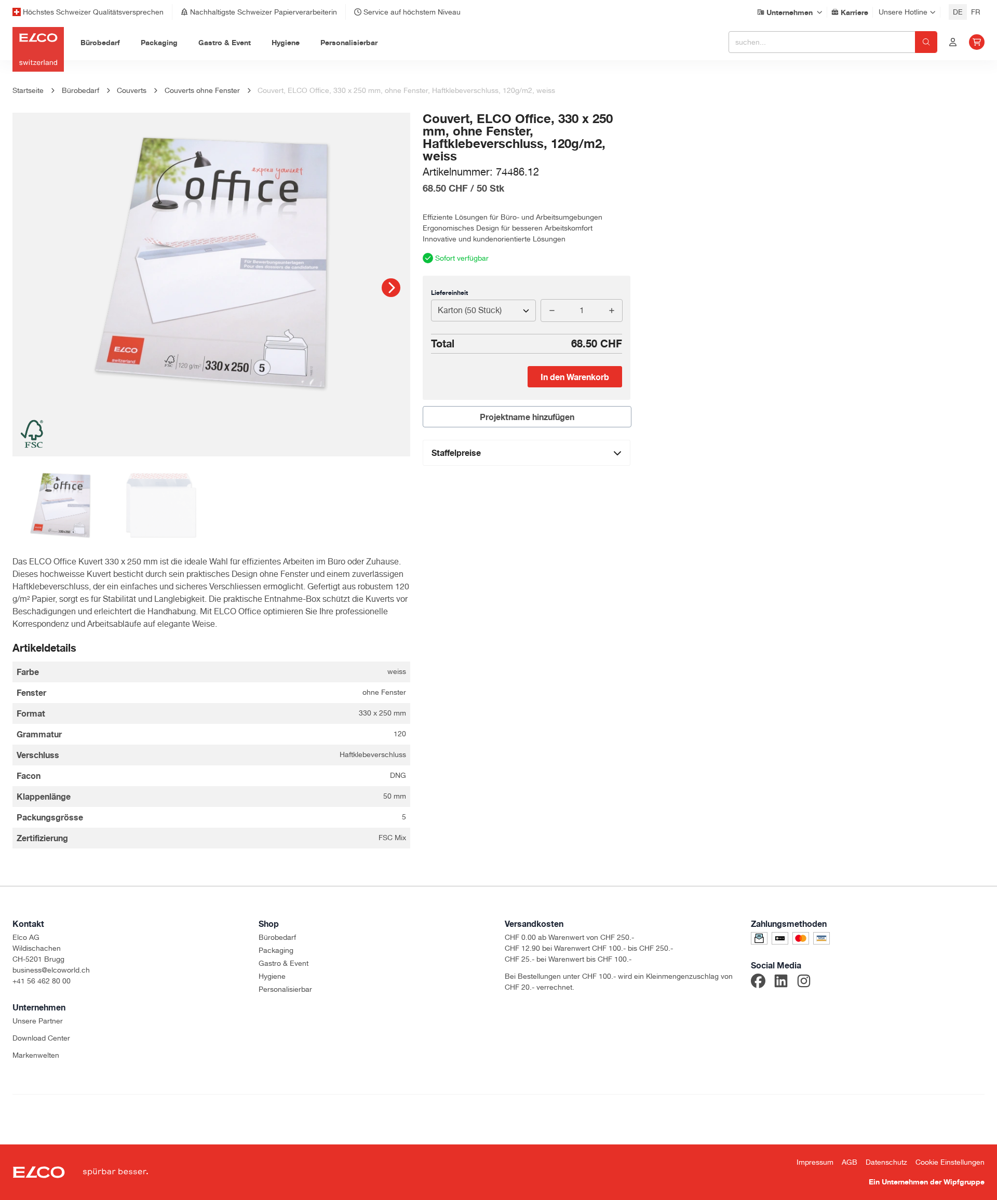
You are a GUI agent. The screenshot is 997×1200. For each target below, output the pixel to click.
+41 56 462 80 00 (41, 981)
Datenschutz (886, 1162)
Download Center (41, 1038)
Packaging (276, 950)
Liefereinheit (449, 292)
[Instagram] (804, 982)
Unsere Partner (37, 1021)
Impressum (815, 1162)
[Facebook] (758, 982)
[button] (391, 287)
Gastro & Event (283, 963)
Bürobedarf (277, 937)
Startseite (28, 90)
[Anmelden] (953, 42)
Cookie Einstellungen (950, 1162)
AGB (849, 1162)
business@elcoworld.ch (51, 970)
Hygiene (272, 976)
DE (958, 12)
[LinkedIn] (781, 982)
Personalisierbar (285, 989)
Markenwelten (35, 1055)
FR (975, 12)
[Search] (926, 42)
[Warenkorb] (977, 42)
